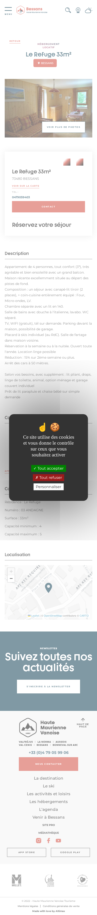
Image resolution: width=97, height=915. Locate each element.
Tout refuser (50, 477)
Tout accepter (50, 468)
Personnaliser (48, 487)
